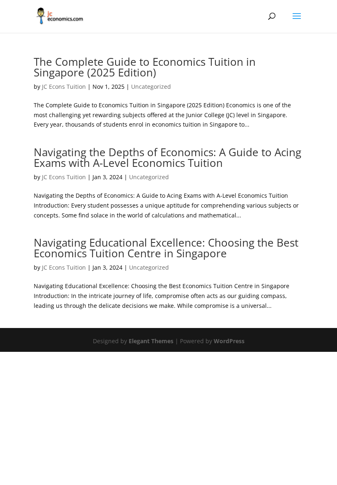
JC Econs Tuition (64, 86)
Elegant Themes (151, 341)
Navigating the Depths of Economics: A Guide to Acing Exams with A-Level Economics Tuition (167, 157)
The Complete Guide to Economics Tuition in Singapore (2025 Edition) (145, 67)
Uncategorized (151, 86)
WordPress (229, 341)
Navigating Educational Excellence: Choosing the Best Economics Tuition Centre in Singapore (166, 248)
